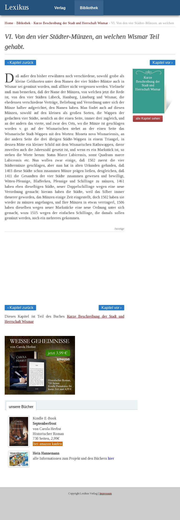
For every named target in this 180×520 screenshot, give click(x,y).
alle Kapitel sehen (148, 118)
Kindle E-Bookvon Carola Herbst (47, 423)
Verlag (60, 8)
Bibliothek (89, 8)
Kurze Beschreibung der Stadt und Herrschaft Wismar (71, 23)
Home (9, 23)
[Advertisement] (64, 267)
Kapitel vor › (162, 63)
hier (111, 458)
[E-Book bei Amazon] (40, 393)
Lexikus (17, 7)
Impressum (105, 493)
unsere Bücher (21, 407)
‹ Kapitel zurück (20, 63)
